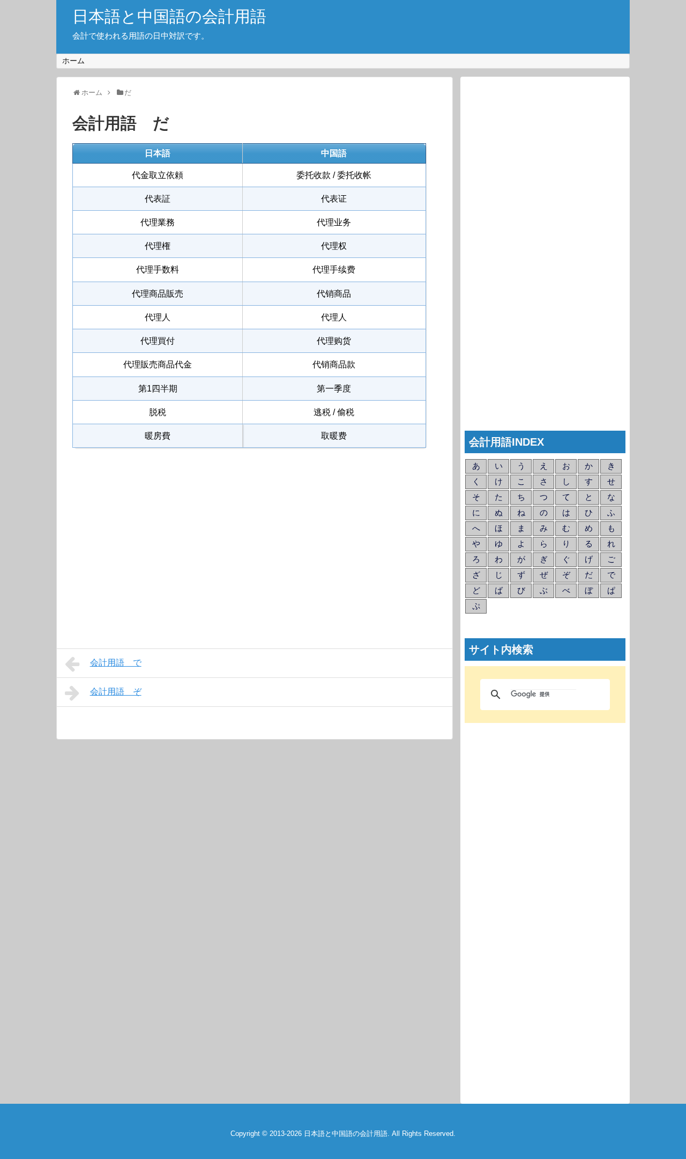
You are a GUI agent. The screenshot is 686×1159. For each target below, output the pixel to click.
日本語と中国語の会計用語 (169, 17)
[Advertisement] (254, 542)
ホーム (73, 60)
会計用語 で (115, 662)
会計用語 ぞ (115, 691)
